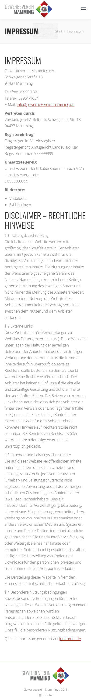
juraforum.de (70, 638)
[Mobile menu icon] (83, 9)
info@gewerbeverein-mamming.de (45, 104)
